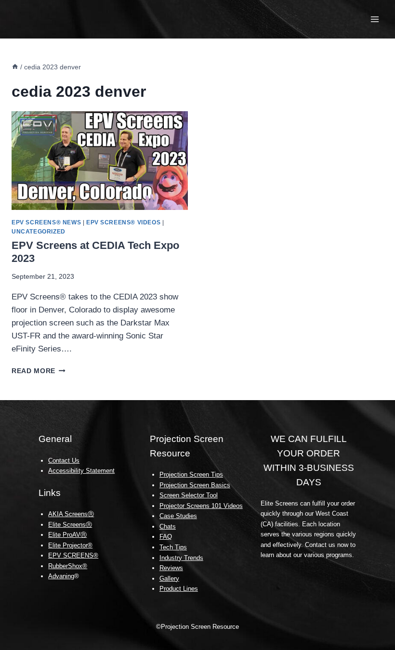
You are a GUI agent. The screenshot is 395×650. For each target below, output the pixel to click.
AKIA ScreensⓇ (71, 514)
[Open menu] (374, 19)
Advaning (61, 576)
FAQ (165, 536)
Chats (167, 526)
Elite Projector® (70, 545)
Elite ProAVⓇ (67, 534)
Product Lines (178, 588)
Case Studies (178, 516)
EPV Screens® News (46, 222)
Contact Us (63, 460)
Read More (39, 371)
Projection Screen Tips (191, 474)
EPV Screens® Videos (123, 222)
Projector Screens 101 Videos (201, 505)
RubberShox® (67, 566)
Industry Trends (181, 557)
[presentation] (100, 160)
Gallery (169, 578)
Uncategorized (39, 231)
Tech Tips (173, 547)
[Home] (15, 67)
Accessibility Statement (81, 470)
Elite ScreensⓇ (70, 524)
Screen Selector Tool (188, 495)
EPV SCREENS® (73, 555)
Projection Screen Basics (194, 485)
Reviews (171, 568)
